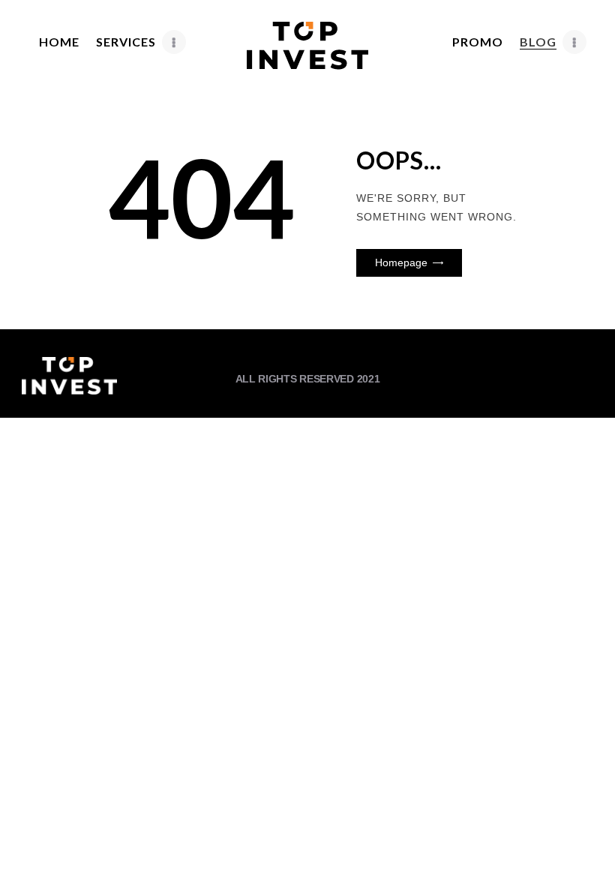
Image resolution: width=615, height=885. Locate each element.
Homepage (401, 262)
